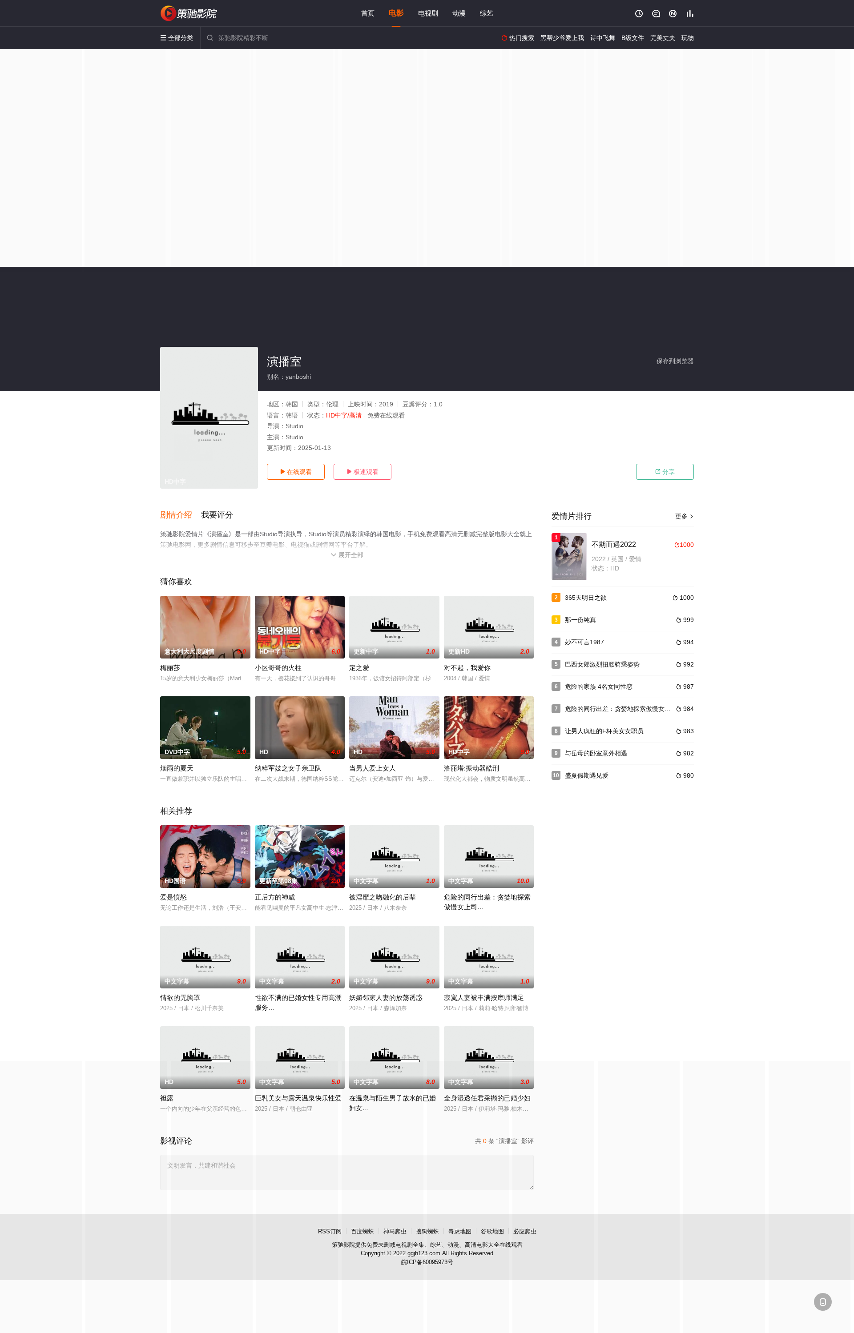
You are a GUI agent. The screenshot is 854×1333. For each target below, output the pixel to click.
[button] (180, 515)
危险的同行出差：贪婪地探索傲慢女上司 (621, 708)
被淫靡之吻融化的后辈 (382, 897)
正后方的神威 (275, 897)
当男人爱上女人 (372, 768)
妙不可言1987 (584, 642)
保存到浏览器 (675, 361)
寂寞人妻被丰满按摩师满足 (484, 997)
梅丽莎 (170, 667)
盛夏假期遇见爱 (586, 775)
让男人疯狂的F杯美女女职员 (604, 731)
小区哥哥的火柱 (278, 667)
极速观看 (362, 471)
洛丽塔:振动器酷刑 (471, 768)
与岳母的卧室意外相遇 (596, 753)
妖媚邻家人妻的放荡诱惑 (386, 997)
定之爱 (359, 667)
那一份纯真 (580, 619)
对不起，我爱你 (467, 667)
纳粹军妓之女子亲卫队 (288, 768)
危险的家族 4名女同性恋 (598, 686)
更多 (684, 516)
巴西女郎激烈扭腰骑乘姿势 (602, 664)
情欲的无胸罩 (180, 997)
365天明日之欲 (586, 597)
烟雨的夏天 (176, 768)
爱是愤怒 (173, 897)
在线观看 (296, 471)
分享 (665, 471)
